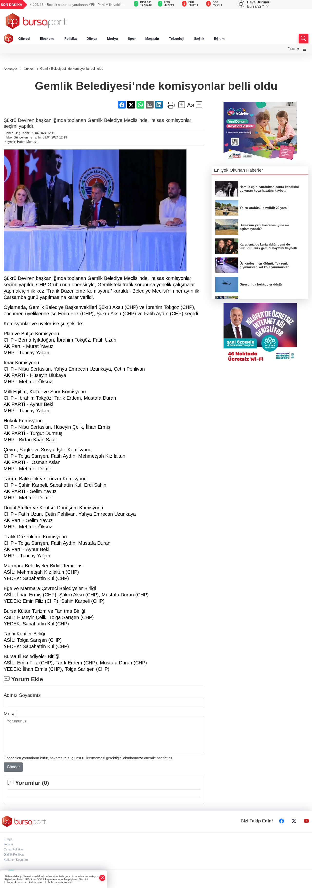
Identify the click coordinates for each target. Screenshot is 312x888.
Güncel (24, 38)
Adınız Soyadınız (22, 695)
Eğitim (219, 38)
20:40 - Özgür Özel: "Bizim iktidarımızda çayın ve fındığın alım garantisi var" (78, 5)
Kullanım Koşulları (16, 859)
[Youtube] (306, 821)
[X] (294, 821)
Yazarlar (293, 48)
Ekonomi (47, 38)
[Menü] (304, 49)
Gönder (13, 767)
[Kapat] (102, 878)
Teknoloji (176, 38)
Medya (112, 38)
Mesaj (10, 713)
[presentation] (120, 4)
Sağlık (199, 38)
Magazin (152, 38)
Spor (132, 38)
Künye (8, 839)
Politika (70, 38)
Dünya (92, 38)
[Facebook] (281, 821)
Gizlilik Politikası (14, 854)
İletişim (8, 844)
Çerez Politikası (14, 849)
